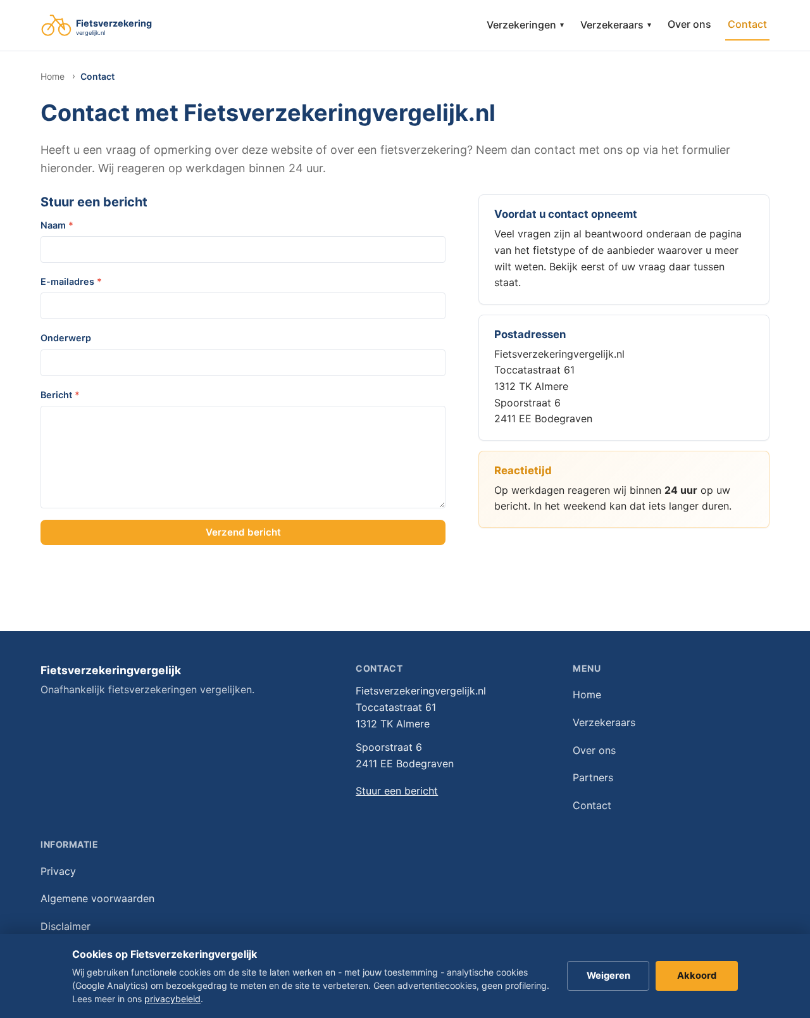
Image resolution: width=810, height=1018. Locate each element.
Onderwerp (65, 337)
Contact (747, 24)
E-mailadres (71, 281)
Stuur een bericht (397, 790)
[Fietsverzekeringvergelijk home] (115, 25)
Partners (593, 777)
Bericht (60, 394)
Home (52, 76)
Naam (56, 225)
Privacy (58, 871)
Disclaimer (65, 926)
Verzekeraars (615, 24)
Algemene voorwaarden (97, 898)
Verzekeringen (525, 24)
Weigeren (608, 975)
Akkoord (696, 975)
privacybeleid (172, 998)
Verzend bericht (243, 532)
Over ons (689, 24)
